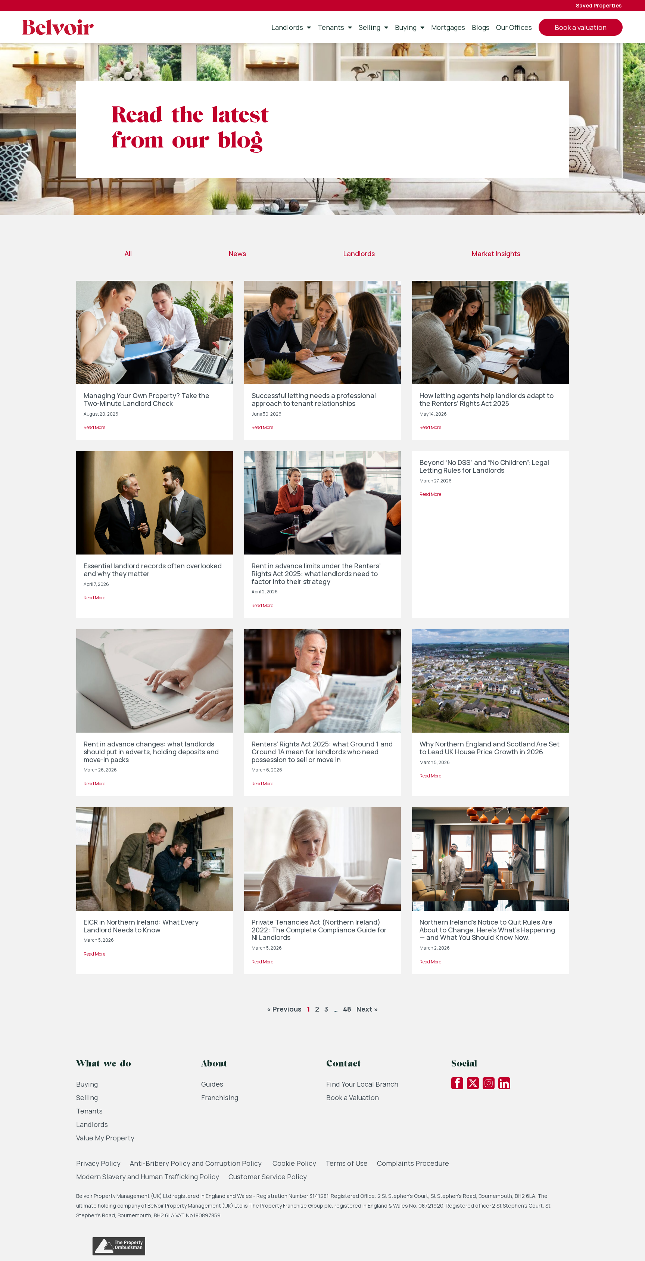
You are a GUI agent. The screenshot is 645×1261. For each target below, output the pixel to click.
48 (347, 1008)
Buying (406, 27)
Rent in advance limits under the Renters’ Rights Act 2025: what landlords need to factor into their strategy (316, 573)
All (128, 253)
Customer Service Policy (267, 1176)
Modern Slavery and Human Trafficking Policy (147, 1176)
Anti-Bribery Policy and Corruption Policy (196, 1163)
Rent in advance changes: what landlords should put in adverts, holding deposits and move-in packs (151, 751)
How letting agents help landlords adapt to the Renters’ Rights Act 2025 (487, 399)
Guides (212, 1084)
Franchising (219, 1097)
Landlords (287, 27)
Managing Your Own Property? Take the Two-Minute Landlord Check (146, 399)
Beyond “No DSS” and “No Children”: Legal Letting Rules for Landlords (484, 466)
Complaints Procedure (413, 1163)
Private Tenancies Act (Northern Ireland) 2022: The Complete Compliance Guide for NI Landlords (319, 929)
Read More (94, 427)
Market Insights (496, 253)
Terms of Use (346, 1163)
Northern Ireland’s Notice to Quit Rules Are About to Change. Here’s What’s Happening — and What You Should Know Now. (487, 929)
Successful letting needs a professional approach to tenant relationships (314, 399)
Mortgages (448, 27)
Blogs (480, 27)
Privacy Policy (98, 1163)
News (237, 253)
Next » (367, 1008)
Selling (369, 27)
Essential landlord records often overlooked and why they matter (153, 569)
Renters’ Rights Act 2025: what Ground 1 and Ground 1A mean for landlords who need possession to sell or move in (322, 751)
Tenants (331, 27)
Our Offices (514, 27)
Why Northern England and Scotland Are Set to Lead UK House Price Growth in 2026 (490, 747)
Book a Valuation (352, 1097)
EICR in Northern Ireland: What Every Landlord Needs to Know (141, 925)
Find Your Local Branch (362, 1084)
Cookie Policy (294, 1163)
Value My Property (105, 1137)
